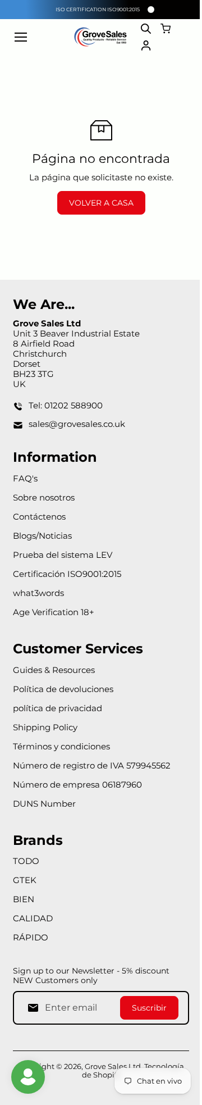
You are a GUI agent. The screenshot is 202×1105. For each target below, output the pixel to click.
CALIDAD (33, 918)
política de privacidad (57, 708)
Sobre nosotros (44, 497)
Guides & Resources (54, 670)
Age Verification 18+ (53, 612)
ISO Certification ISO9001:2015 (98, 9)
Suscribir (149, 1008)
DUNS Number (44, 803)
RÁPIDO (30, 937)
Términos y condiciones (61, 746)
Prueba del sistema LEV (62, 554)
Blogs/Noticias (42, 535)
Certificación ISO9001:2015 (67, 574)
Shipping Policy (45, 727)
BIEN (23, 899)
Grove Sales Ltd (113, 1066)
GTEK (24, 880)
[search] (145, 28)
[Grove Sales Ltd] (101, 37)
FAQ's (25, 478)
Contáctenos (39, 516)
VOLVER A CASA (101, 203)
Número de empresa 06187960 (77, 784)
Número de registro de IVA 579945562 (92, 765)
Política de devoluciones (63, 689)
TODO (26, 861)
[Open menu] (20, 37)
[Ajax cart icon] (165, 28)
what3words (38, 593)
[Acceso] (145, 45)
